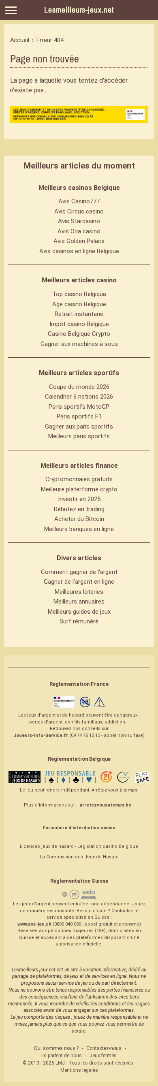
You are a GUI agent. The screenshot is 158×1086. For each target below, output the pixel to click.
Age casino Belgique (79, 304)
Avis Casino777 (79, 201)
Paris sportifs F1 (79, 416)
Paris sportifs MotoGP (79, 406)
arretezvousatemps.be (105, 805)
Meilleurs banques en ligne (79, 529)
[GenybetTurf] (79, 114)
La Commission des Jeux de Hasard (79, 857)
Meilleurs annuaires (79, 601)
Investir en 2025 (79, 499)
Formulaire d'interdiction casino (79, 827)
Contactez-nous (104, 1048)
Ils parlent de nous (61, 1055)
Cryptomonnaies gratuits (79, 479)
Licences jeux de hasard (47, 846)
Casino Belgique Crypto (79, 333)
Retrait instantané (79, 314)
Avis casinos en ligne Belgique (79, 251)
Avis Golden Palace (79, 241)
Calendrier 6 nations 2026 (79, 396)
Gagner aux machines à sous (79, 344)
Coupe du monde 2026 (79, 386)
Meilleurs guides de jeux (79, 611)
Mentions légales (79, 1070)
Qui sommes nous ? (56, 1048)
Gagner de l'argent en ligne (79, 581)
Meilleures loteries (79, 591)
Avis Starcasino (79, 221)
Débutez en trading (79, 509)
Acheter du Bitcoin (79, 519)
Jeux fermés (103, 1055)
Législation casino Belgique (107, 846)
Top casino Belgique (79, 294)
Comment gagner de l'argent (79, 572)
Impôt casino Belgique (79, 324)
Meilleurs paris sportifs (79, 436)
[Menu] (11, 10)
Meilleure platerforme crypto (79, 489)
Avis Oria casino (79, 231)
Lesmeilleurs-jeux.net (79, 9)
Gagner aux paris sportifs (79, 426)
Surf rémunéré (79, 621)
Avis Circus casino (79, 211)
